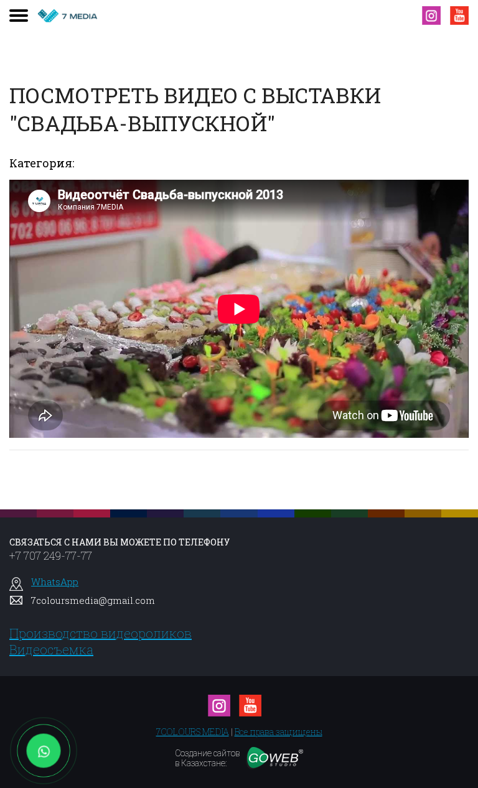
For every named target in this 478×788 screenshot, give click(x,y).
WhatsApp (54, 581)
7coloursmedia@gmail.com (93, 600)
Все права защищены (278, 732)
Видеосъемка (51, 649)
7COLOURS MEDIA (192, 732)
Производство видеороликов (100, 633)
